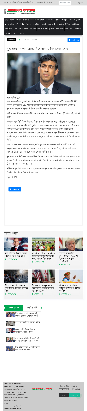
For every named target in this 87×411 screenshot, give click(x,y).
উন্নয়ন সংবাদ (23, 28)
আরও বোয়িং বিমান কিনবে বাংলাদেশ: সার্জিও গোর (16, 254)
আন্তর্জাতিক (49, 20)
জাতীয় (12, 20)
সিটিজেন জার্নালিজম (72, 24)
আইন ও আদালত (58, 24)
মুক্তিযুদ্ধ (51, 28)
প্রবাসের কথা (13, 28)
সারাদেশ (26, 20)
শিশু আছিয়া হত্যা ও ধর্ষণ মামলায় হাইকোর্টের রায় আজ (27, 348)
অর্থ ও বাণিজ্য (9, 24)
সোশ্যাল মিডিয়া (35, 24)
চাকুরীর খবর (46, 24)
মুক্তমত (7, 33)
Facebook (74, 40)
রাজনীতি (18, 20)
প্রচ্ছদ (7, 20)
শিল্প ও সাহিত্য (42, 28)
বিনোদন (57, 20)
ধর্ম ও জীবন (60, 28)
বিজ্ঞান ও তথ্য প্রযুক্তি (37, 20)
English (79, 2)
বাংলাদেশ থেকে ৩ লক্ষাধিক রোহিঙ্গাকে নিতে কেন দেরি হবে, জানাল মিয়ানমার (43, 256)
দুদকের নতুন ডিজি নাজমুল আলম (27, 322)
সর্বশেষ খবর (13, 307)
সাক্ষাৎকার (68, 28)
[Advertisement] (45, 11)
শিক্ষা (27, 24)
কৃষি (6, 28)
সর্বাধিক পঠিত (33, 307)
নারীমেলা (33, 28)
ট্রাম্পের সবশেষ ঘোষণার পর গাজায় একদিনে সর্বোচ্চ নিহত (16, 288)
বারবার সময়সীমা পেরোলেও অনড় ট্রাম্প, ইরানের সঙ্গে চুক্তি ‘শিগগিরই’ (68, 257)
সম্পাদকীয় (77, 28)
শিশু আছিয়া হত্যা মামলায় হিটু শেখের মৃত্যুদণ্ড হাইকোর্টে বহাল (26, 314)
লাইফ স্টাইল (20, 24)
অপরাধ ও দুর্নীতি (74, 20)
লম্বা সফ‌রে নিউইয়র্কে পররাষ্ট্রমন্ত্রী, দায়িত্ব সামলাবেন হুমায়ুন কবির (27, 339)
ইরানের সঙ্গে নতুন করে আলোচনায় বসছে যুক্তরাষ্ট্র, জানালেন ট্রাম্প (43, 288)
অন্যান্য (21, 33)
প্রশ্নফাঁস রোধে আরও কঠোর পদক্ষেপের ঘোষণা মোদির (69, 288)
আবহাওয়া (14, 33)
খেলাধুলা (64, 20)
